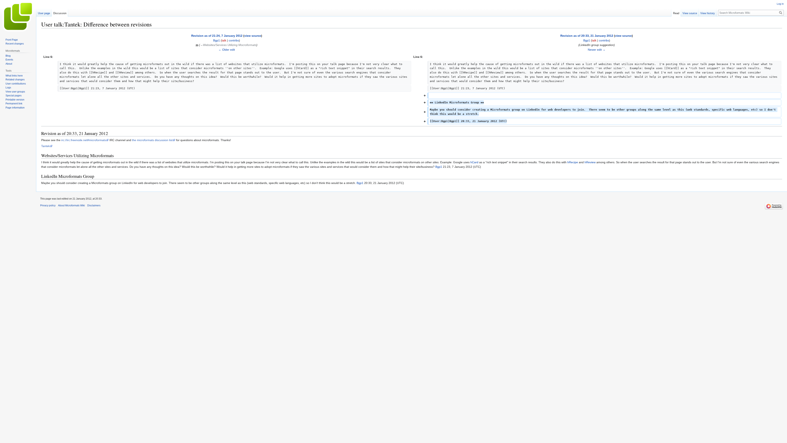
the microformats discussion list (152, 140)
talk (224, 40)
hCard (474, 162)
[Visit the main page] (18, 16)
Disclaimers (93, 205)
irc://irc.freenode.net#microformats (83, 140)
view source (252, 35)
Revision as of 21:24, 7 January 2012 (216, 35)
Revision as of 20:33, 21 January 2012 (586, 35)
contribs (234, 40)
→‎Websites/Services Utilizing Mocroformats (228, 45)
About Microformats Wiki (71, 205)
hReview (590, 162)
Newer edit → (596, 49)
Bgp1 (438, 166)
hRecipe (572, 162)
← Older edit (226, 49)
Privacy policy (48, 205)
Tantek (45, 146)
